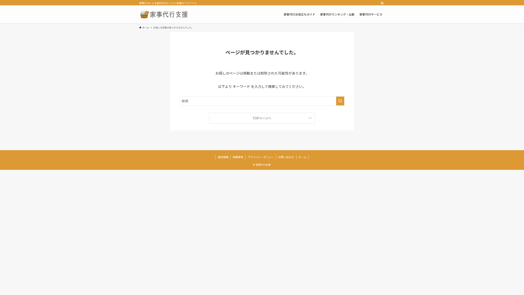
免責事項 (238, 157)
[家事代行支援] (164, 14)
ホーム (302, 157)
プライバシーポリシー (260, 157)
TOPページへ (262, 118)
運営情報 (223, 157)
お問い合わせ (286, 157)
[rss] (382, 3)
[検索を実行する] (340, 101)
